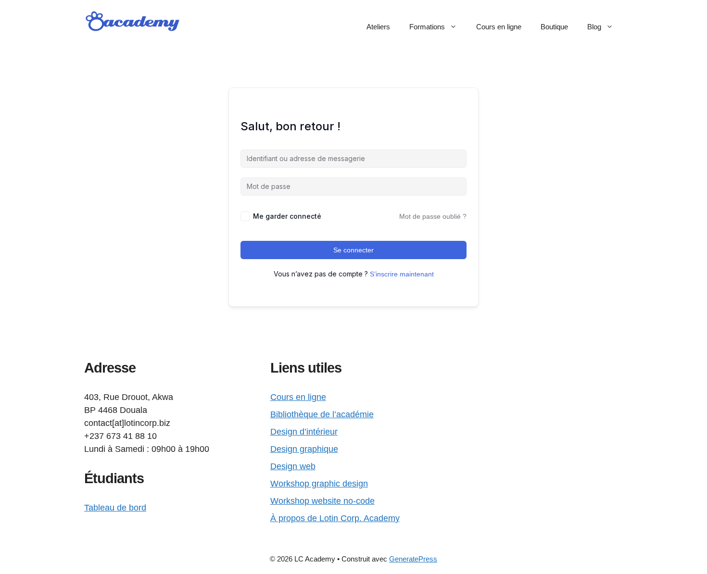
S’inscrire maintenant (402, 274)
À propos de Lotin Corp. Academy (335, 518)
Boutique (554, 27)
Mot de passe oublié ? (433, 216)
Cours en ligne (498, 27)
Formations (427, 27)
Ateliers (378, 27)
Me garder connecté (287, 216)
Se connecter (353, 250)
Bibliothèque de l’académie (322, 414)
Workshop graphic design (319, 483)
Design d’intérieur (304, 432)
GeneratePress (413, 559)
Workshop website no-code (322, 501)
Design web (293, 466)
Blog (594, 27)
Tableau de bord (115, 507)
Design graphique (304, 449)
